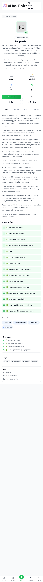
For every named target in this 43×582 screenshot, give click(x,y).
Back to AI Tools (10, 16)
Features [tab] (17, 109)
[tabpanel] (21, 221)
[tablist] (21, 109)
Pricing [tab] (26, 109)
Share (12, 102)
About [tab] (6, 109)
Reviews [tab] (36, 109)
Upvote (12, 97)
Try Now (33, 102)
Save (33, 97)
